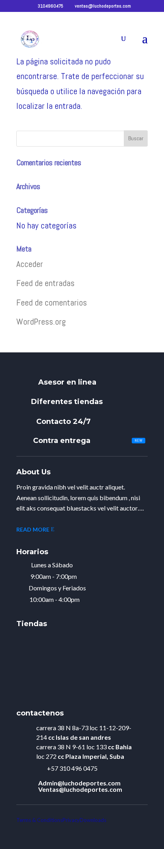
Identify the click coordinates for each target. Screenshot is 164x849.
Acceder (29, 263)
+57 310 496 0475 (72, 768)
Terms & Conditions (39, 820)
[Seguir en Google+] (129, 832)
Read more (32, 529)
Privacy (71, 820)
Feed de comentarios (51, 302)
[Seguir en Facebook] (147, 832)
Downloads (93, 820)
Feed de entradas (45, 282)
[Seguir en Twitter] (112, 832)
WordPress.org (41, 321)
